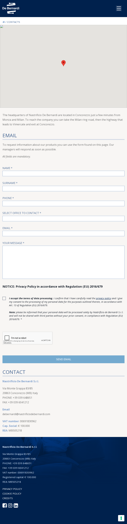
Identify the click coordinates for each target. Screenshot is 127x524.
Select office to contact (21, 213)
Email (7, 228)
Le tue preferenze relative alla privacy (78, 519)
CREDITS (7, 498)
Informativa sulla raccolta (32, 519)
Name (7, 168)
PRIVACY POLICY (12, 489)
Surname (10, 183)
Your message (13, 243)
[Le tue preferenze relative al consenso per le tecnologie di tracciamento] (121, 518)
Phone (8, 198)
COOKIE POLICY (11, 493)
